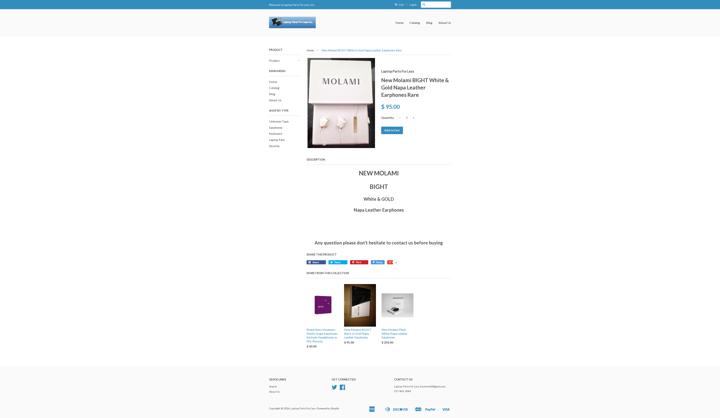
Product (274, 60)
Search (273, 386)
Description (316, 159)
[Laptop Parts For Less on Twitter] (334, 388)
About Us (445, 22)
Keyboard (275, 133)
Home (399, 22)
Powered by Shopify (328, 408)
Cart (401, 4)
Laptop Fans (277, 139)
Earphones (276, 127)
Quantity (387, 117)
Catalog (415, 22)
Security (274, 146)
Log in (413, 4)
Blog (429, 22)
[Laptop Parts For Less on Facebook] (342, 388)
